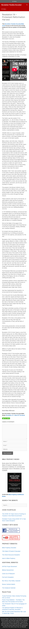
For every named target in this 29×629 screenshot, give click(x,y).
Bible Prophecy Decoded (9, 547)
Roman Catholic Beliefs (8, 584)
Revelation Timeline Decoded (11, 5)
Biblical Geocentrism (8, 570)
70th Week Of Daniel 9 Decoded (11, 551)
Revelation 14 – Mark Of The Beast (15, 415)
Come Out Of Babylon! (8, 573)
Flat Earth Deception (8, 577)
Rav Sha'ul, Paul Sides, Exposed (11, 580)
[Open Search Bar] (27, 5)
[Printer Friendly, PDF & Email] (6, 418)
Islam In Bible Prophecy (8, 558)
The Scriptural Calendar (8, 588)
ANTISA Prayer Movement (9, 566)
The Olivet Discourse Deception (11, 555)
